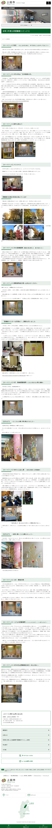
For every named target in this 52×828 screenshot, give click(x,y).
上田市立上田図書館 (40, 769)
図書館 (4, 716)
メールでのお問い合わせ (8, 722)
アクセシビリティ (37, 775)
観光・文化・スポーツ (20, 769)
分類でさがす (12, 769)
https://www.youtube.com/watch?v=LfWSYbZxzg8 (14, 375)
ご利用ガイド (6, 775)
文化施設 (27, 769)
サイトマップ (46, 775)
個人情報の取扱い (14, 775)
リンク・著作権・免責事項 (26, 775)
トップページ (7, 769)
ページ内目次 (7, 39)
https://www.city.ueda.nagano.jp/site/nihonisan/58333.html (15, 101)
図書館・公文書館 (32, 769)
